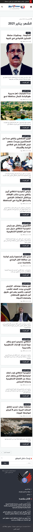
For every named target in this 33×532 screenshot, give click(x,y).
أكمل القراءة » (25, 83)
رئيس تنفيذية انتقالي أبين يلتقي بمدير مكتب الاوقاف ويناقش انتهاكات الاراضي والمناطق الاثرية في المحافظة (17, 196)
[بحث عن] (2, 7)
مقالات (28, 33)
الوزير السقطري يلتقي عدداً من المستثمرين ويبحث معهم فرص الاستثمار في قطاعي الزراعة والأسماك (16, 143)
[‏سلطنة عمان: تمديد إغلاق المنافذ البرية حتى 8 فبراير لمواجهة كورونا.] (16, 427)
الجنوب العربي (26, 91)
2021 (24, 19)
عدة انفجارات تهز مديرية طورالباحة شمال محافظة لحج (17, 95)
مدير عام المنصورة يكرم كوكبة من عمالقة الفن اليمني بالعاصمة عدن (17, 260)
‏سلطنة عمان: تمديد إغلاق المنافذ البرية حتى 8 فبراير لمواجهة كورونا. (18, 410)
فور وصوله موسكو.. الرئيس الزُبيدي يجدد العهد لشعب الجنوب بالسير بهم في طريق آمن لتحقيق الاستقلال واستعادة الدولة (17, 292)
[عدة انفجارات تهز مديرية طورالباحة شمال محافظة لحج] (16, 110)
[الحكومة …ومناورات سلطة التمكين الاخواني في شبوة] (16, 59)
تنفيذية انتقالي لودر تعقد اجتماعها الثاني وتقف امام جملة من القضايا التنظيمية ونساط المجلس (18, 377)
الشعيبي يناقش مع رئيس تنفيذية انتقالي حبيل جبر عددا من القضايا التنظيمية (18, 229)
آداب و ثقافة (27, 254)
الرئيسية (28, 19)
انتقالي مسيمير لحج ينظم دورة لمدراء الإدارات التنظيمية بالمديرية (17, 345)
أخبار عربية (27, 404)
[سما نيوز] (16, 7)
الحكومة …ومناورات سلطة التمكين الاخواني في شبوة (18, 37)
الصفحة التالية (7, 452)
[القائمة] (31, 7)
